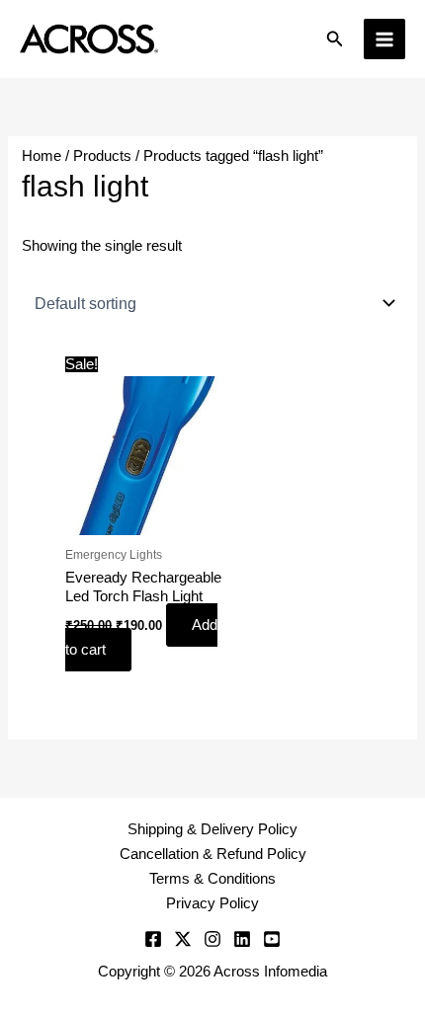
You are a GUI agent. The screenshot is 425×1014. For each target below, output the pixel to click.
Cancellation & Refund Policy (213, 854)
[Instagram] (212, 939)
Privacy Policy (212, 903)
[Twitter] (183, 939)
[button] (335, 39)
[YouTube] (272, 939)
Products (102, 156)
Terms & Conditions (212, 879)
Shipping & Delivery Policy (213, 829)
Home (41, 156)
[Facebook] (153, 939)
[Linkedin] (242, 939)
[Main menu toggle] (384, 39)
